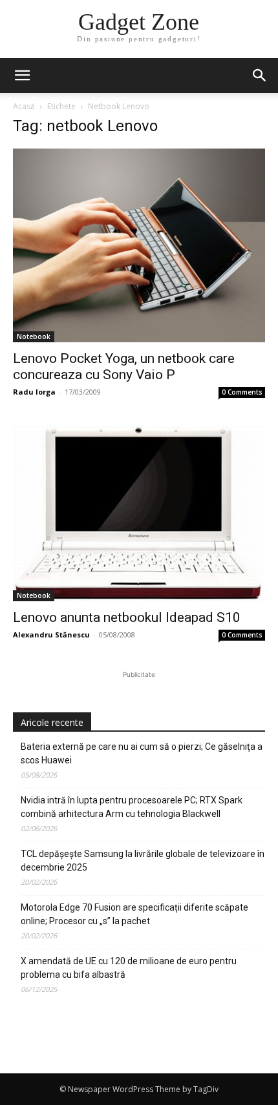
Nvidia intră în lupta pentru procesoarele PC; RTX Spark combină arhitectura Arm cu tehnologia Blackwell (131, 807)
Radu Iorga (34, 392)
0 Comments (242, 392)
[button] (260, 75)
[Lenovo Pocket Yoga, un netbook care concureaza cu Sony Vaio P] (139, 245)
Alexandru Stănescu (51, 634)
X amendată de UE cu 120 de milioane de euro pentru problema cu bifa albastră (129, 968)
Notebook (33, 336)
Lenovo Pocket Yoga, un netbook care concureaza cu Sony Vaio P (124, 366)
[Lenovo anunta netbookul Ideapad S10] (139, 513)
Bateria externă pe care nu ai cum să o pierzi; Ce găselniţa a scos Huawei (141, 753)
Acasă (24, 106)
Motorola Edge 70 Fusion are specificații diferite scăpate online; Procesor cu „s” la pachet (134, 914)
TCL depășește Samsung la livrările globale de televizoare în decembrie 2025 (142, 861)
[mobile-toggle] (22, 75)
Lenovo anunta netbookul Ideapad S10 (127, 617)
